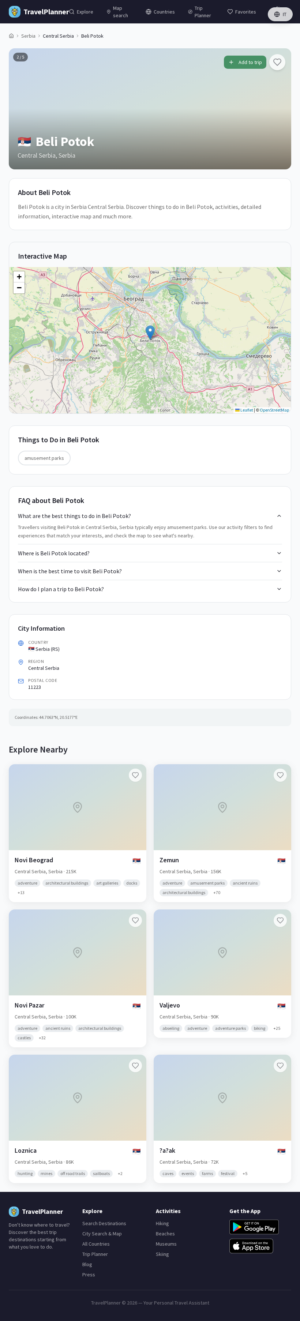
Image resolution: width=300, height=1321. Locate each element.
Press (88, 1274)
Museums (166, 1244)
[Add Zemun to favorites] (280, 775)
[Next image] (279, 108)
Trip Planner (95, 1254)
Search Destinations (104, 1223)
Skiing (162, 1254)
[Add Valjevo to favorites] (280, 920)
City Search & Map (102, 1233)
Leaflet (246, 410)
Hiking (162, 1223)
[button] (150, 332)
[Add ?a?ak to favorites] (280, 1065)
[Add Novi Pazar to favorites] (135, 920)
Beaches (165, 1233)
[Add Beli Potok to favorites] (277, 62)
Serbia (28, 36)
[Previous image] (20, 108)
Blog (87, 1264)
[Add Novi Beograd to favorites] (135, 775)
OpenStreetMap (274, 410)
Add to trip (250, 62)
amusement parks (44, 458)
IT (284, 14)
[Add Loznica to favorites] (135, 1065)
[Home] (11, 35)
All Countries (96, 1244)
